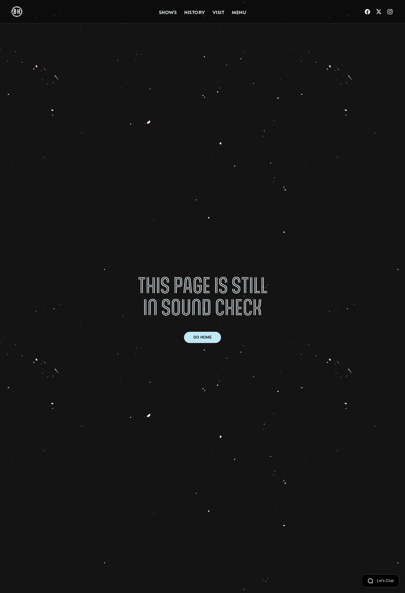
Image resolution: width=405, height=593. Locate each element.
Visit (219, 11)
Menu (239, 11)
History (194, 11)
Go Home (202, 337)
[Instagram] (390, 12)
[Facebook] (367, 12)
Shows (168, 11)
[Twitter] (379, 12)
